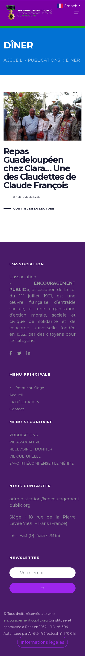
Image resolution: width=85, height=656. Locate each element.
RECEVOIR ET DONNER (30, 449)
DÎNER (17, 196)
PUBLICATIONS (23, 435)
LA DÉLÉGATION (24, 402)
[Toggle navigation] (67, 13)
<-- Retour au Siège (26, 388)
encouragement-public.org (26, 620)
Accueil (16, 395)
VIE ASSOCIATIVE (24, 442)
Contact (16, 409)
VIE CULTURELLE (25, 456)
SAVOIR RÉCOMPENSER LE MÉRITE (41, 463)
